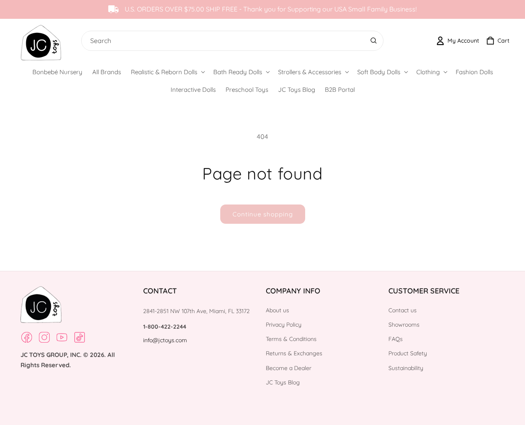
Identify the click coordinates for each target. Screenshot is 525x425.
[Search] (374, 41)
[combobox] (230, 41)
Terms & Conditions (291, 339)
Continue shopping (263, 214)
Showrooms (404, 324)
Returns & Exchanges (294, 353)
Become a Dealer (288, 368)
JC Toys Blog (283, 382)
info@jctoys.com (165, 340)
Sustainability (405, 368)
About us (277, 310)
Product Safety (407, 353)
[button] (167, 72)
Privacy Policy (283, 324)
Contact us (402, 310)
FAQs (395, 339)
